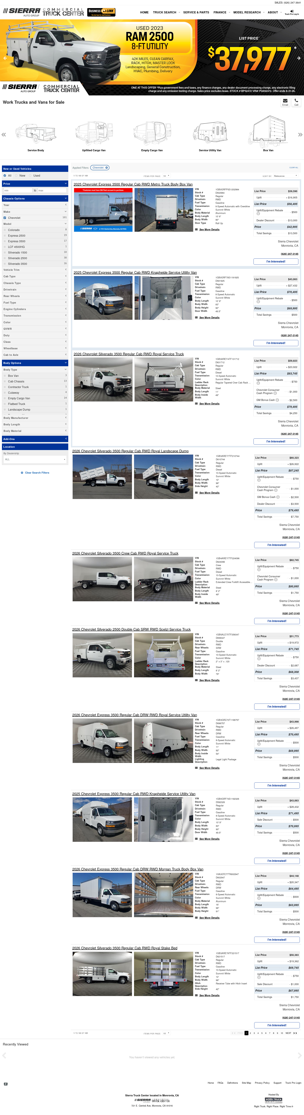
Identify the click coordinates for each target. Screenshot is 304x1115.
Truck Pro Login (293, 1082)
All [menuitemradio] (9, 175)
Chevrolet (98, 167)
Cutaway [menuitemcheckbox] (13, 393)
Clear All (293, 167)
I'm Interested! (276, 261)
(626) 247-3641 (292, 2)
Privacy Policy (262, 1082)
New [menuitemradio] (22, 175)
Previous (5, 58)
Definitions (232, 1082)
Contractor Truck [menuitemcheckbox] (18, 387)
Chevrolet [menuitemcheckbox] (13, 218)
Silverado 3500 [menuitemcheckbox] (17, 264)
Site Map (246, 1082)
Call (296, 104)
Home (144, 12)
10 (282, 1033)
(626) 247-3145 (289, 253)
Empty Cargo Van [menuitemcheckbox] (18, 398)
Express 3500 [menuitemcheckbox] (16, 241)
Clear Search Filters (36, 472)
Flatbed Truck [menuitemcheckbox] (16, 404)
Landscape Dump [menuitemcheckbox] (18, 409)
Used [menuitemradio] (36, 175)
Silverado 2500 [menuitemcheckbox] (17, 258)
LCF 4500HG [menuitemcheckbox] (16, 247)
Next (299, 58)
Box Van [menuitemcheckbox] (13, 376)
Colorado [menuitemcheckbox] (13, 230)
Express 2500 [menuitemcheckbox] (16, 235)
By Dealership (11, 453)
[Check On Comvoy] (6, 1084)
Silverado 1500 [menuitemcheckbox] (17, 252)
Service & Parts (196, 12)
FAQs (220, 1082)
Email (285, 104)
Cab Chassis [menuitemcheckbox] (15, 381)
